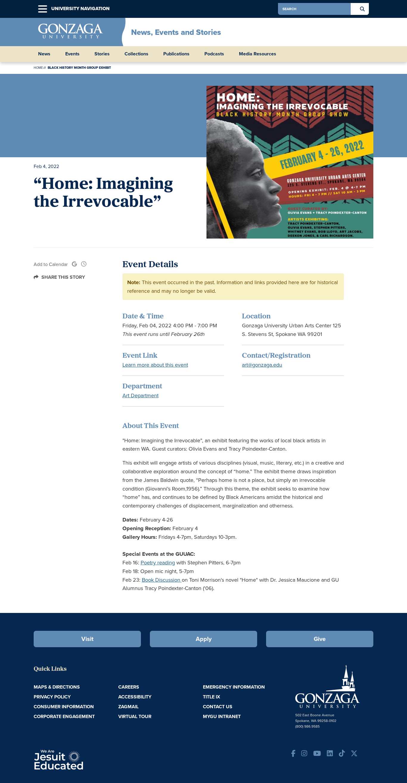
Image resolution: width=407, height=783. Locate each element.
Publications (176, 54)
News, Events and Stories (176, 32)
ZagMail (128, 706)
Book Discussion (162, 580)
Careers (128, 687)
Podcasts (214, 54)
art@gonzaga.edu (262, 365)
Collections (136, 54)
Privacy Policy (52, 696)
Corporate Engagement (64, 716)
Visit (87, 638)
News (44, 54)
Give (320, 638)
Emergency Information (234, 687)
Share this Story (63, 277)
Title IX (211, 696)
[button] (42, 9)
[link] (74, 264)
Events (72, 54)
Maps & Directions (57, 687)
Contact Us (217, 706)
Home (38, 67)
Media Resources (257, 54)
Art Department (140, 395)
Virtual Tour (134, 716)
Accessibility (134, 696)
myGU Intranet (222, 716)
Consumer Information (64, 706)
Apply (204, 638)
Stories (102, 54)
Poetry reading (158, 562)
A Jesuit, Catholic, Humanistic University (84, 759)
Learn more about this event (155, 365)
